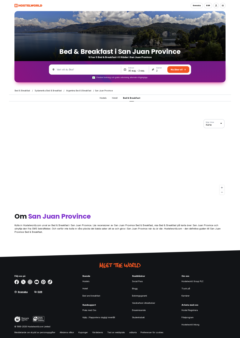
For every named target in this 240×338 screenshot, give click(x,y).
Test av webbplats (116, 332)
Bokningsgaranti (139, 296)
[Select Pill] (216, 5)
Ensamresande (139, 310)
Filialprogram (187, 317)
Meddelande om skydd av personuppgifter (34, 332)
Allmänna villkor (67, 332)
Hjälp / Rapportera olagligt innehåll (98, 317)
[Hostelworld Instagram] (30, 282)
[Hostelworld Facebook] (16, 282)
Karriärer (186, 296)
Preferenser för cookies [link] (152, 332)
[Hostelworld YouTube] (36, 282)
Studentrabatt (138, 317)
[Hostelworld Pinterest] (43, 282)
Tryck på (186, 288)
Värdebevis (97, 332)
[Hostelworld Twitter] (23, 282)
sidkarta (133, 332)
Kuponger (83, 332)
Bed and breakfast (91, 296)
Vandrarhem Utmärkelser (143, 303)
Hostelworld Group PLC (192, 281)
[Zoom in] (222, 187)
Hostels (85, 281)
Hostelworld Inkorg (190, 324)
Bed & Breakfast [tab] (131, 98)
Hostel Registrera (190, 310)
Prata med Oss (89, 310)
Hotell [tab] (115, 98)
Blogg (135, 288)
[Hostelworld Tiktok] (50, 282)
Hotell (85, 288)
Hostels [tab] (103, 98)
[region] (120, 157)
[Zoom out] (222, 192)
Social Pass (137, 281)
